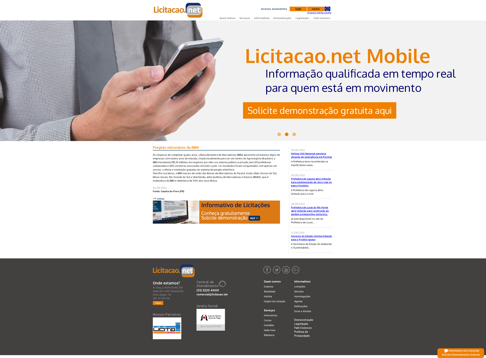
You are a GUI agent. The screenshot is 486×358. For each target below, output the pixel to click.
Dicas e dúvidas (302, 311)
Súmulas (299, 291)
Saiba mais (269, 330)
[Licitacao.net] (174, 270)
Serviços (244, 18)
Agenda (298, 301)
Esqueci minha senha (319, 12)
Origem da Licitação (274, 301)
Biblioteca (269, 335)
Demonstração (282, 18)
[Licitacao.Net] (178, 10)
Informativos (262, 18)
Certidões (269, 325)
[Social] (210, 318)
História (268, 296)
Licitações (299, 286)
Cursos (267, 320)
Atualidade (269, 291)
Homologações (302, 296)
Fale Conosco (322, 18)
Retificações (301, 306)
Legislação (302, 18)
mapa (158, 302)
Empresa (268, 286)
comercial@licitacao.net (212, 294)
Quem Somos (227, 18)
